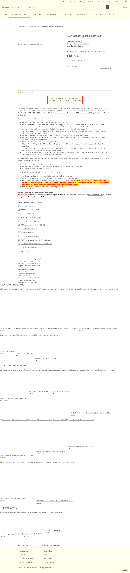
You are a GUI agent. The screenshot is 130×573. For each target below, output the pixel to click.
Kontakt (72, 2)
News (65, 2)
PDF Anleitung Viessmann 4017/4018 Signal (35, 240)
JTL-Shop (125, 570)
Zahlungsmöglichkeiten (87, 2)
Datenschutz (48, 551)
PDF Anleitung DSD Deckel (30, 221)
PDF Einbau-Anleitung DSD (30, 210)
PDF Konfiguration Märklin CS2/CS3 (33, 225)
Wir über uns (24, 551)
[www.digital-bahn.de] (10, 7)
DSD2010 (30, 261)
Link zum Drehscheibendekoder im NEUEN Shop (65, 100)
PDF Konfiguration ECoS (29, 229)
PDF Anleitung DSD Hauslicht (31, 217)
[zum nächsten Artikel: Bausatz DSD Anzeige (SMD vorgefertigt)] (65, 26)
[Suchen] (107, 7)
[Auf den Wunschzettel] (19, 41)
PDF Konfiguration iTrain (29, 236)
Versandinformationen (105, 2)
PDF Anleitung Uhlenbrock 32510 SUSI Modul (36, 244)
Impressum (48, 558)
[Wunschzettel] (119, 7)
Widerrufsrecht (121, 2)
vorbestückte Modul (95, 195)
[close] (19, 36)
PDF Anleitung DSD (27, 206)
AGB (45, 555)
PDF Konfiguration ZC (28, 232)
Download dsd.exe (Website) (30, 247)
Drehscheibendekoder (81, 44)
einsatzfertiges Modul (34, 259)
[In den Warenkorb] (19, 33)
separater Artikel (40, 193)
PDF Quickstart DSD (27, 214)
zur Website (25, 251)
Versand (83, 60)
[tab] (19, 90)
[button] (116, 7)
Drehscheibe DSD (33, 264)
